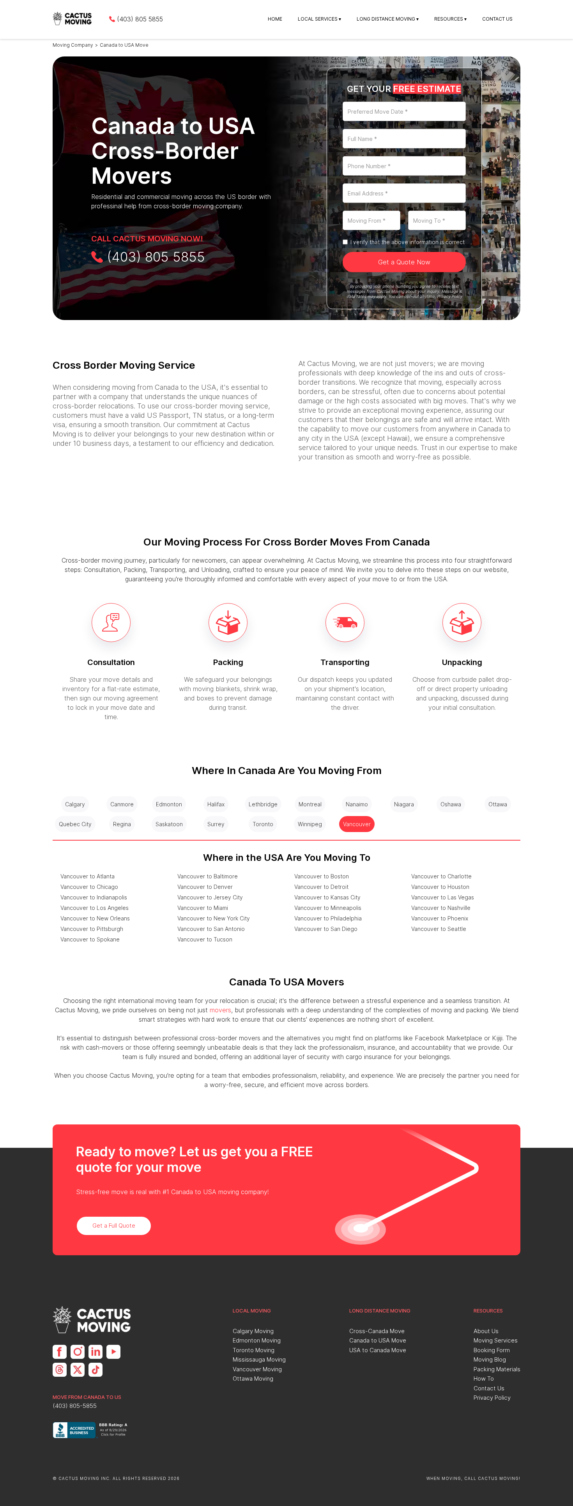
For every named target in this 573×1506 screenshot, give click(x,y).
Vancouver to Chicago (89, 886)
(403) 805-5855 (75, 1405)
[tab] (75, 804)
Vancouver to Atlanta (87, 876)
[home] (73, 19)
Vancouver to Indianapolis (93, 897)
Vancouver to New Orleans (95, 918)
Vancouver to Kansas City (327, 897)
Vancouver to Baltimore (207, 876)
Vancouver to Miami (202, 907)
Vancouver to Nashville (440, 907)
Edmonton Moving (257, 1340)
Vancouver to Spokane (90, 939)
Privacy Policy (492, 1397)
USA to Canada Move (377, 1350)
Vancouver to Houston (440, 886)
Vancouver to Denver (205, 886)
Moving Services (496, 1340)
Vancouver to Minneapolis (327, 907)
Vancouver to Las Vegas (442, 897)
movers (220, 1010)
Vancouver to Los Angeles (94, 907)
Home (275, 19)
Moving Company (73, 45)
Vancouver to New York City (213, 918)
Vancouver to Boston (321, 876)
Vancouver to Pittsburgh (91, 928)
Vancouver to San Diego (325, 928)
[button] (319, 19)
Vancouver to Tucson (204, 939)
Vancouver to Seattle (438, 928)
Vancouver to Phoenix (439, 918)
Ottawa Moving (253, 1378)
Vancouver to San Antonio (211, 928)
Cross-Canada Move (377, 1331)
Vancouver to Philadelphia (328, 918)
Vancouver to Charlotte (441, 876)
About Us (486, 1331)
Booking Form (492, 1350)
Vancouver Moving (257, 1369)
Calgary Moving (253, 1331)
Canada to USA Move (124, 45)
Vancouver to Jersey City (210, 897)
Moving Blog (490, 1359)
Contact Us (497, 19)
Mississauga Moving (259, 1359)
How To (484, 1378)
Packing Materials (497, 1369)
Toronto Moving (253, 1350)
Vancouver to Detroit (321, 886)
